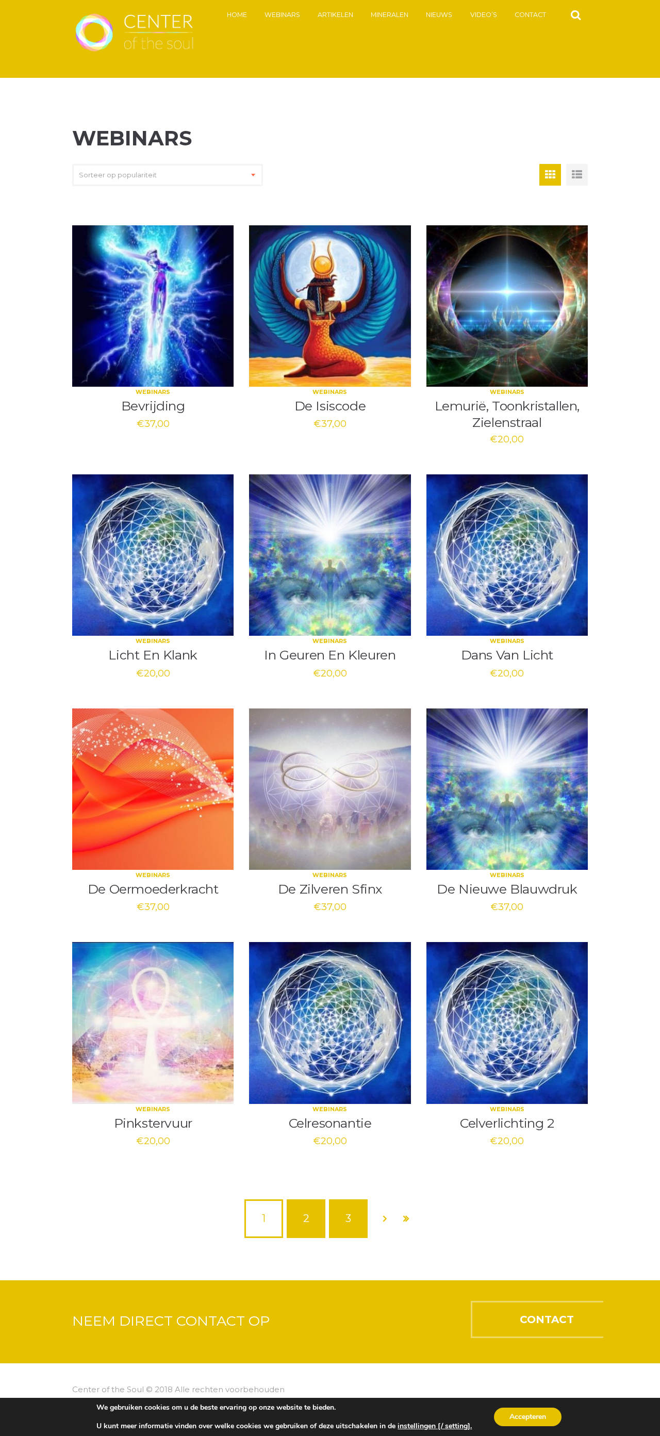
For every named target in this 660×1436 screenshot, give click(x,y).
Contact (530, 15)
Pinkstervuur (153, 1123)
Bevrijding (153, 406)
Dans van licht (507, 655)
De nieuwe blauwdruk (507, 889)
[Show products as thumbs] (550, 175)
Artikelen (335, 15)
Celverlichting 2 (507, 1123)
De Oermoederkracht (153, 889)
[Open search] (576, 14)
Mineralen (389, 15)
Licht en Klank (152, 655)
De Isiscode (330, 406)
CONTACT (547, 1319)
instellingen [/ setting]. (435, 1426)
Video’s (483, 15)
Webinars (282, 15)
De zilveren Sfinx (330, 889)
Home (237, 15)
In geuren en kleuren (329, 655)
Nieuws (439, 15)
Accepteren (527, 1417)
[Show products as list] (577, 175)
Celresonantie (330, 1123)
